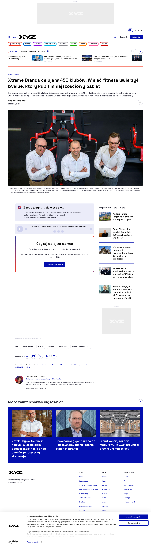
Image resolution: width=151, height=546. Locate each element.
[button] (140, 401)
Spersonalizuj (133, 523)
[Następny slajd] (140, 51)
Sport (83, 44)
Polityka (63, 44)
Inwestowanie (129, 485)
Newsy (16, 74)
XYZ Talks (82, 510)
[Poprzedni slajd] (133, 51)
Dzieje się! (16, 44)
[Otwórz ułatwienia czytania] (125, 30)
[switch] (130, 30)
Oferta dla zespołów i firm (88, 489)
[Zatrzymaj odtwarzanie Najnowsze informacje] (48, 51)
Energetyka (128, 489)
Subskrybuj (136, 37)
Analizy (38, 44)
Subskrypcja (83, 481)
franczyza (63, 346)
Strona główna (19, 365)
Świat (73, 44)
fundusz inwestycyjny (80, 346)
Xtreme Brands (27, 346)
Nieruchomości (129, 502)
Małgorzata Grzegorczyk (17, 101)
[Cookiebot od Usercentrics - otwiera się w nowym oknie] (13, 542)
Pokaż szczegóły (33, 542)
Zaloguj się (123, 37)
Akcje (126, 493)
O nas (81, 477)
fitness (51, 346)
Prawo (126, 481)
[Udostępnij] (140, 102)
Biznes (27, 44)
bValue (40, 346)
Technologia (50, 44)
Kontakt (82, 502)
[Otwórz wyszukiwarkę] (115, 37)
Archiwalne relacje (85, 498)
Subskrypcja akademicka (88, 485)
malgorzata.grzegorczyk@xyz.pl (36, 388)
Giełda (126, 477)
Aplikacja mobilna (85, 506)
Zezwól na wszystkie (133, 517)
